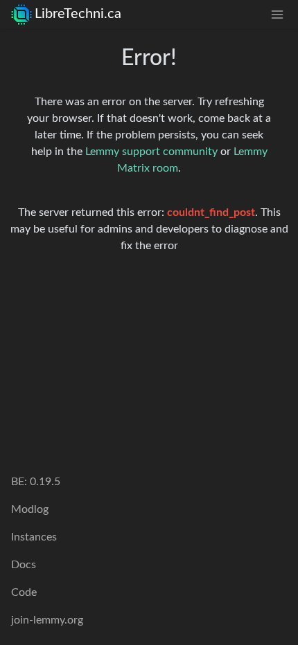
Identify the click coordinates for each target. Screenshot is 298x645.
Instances (34, 537)
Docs (23, 564)
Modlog (30, 509)
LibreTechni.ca (78, 14)
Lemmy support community (151, 151)
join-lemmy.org (47, 620)
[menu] (277, 14)
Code (24, 592)
